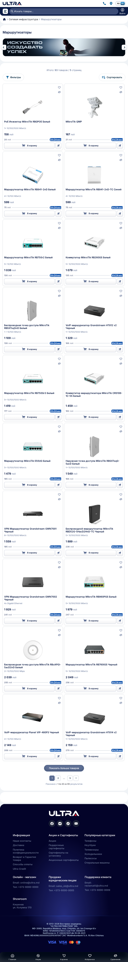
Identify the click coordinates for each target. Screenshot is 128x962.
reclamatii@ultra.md (96, 885)
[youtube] (76, 823)
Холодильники (93, 854)
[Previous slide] (3, 47)
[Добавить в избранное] (59, 87)
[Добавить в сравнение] (59, 92)
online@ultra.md (30, 882)
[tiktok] (68, 823)
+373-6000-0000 (28, 887)
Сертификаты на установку (58, 854)
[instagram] (60, 823)
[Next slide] (124, 47)
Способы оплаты (22, 864)
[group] (64, 47)
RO (118, 3)
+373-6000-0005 (64, 890)
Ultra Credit (19, 868)
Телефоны (90, 840)
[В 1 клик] (58, 146)
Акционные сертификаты (64, 860)
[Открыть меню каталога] (5, 11)
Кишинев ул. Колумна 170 (22, 906)
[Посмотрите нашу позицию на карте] (111, 3)
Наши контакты (22, 840)
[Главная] (12, 3)
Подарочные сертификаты (56, 847)
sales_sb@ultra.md (67, 886)
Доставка (18, 845)
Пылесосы (90, 858)
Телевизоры (91, 849)
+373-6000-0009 (100, 890)
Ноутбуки (90, 845)
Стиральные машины (97, 862)
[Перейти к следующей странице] (76, 778)
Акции (52, 840)
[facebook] (52, 823)
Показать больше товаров (64, 768)
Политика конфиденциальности (26, 851)
